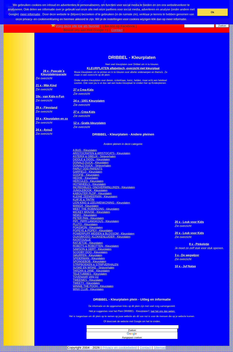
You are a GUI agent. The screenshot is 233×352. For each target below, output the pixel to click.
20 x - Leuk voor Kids (189, 221)
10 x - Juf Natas (185, 266)
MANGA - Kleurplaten (85, 205)
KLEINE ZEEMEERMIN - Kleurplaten (95, 196)
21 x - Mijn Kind (46, 85)
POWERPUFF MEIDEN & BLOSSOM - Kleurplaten (103, 233)
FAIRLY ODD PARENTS (87, 168)
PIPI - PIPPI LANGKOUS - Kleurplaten (96, 221)
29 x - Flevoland (46, 107)
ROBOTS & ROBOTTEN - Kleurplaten (96, 245)
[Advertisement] (18, 90)
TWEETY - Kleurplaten (86, 283)
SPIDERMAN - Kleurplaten (89, 258)
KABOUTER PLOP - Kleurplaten (92, 193)
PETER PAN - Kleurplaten (88, 218)
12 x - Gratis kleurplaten (89, 123)
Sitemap (160, 347)
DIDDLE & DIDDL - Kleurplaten (91, 159)
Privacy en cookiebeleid (119, 347)
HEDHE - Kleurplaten (85, 177)
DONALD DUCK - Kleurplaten (90, 162)
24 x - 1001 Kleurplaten (89, 100)
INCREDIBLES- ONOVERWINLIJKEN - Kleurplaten (104, 187)
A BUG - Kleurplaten (85, 150)
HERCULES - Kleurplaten (88, 181)
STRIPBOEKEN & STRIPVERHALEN (95, 264)
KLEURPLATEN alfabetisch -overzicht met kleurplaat (123, 68)
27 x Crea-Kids (83, 89)
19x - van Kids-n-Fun (50, 96)
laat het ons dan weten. (163, 311)
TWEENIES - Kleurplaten (88, 279)
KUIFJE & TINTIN (83, 199)
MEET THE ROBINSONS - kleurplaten (96, 208)
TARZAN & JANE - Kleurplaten (91, 270)
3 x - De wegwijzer (187, 255)
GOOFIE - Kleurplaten (86, 174)
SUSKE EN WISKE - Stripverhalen (93, 267)
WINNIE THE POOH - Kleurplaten (93, 286)
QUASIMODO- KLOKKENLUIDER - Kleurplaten (101, 236)
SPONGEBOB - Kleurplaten (89, 261)
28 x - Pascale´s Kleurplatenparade (53, 72)
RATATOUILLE (82, 239)
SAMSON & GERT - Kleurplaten (92, 249)
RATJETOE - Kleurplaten (88, 242)
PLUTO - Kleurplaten (85, 224)
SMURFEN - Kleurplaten (87, 255)
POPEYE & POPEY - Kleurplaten (92, 230)
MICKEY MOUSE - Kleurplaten (91, 211)
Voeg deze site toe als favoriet (77, 26)
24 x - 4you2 (44, 129)
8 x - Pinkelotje (199, 244)
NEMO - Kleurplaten (85, 215)
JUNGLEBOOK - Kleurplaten (90, 190)
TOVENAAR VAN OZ (86, 276)
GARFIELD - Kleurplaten (87, 171)
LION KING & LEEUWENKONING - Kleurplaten (101, 202)
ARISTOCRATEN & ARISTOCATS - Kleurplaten (101, 153)
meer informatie (30, 14)
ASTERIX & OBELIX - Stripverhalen (94, 156)
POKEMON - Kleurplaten (88, 227)
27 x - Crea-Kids (84, 111)
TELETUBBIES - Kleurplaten (90, 273)
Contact (117, 30)
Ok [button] (212, 12)
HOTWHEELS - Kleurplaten (89, 184)
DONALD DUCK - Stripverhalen (92, 165)
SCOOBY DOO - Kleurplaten (90, 252)
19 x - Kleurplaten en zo (52, 118)
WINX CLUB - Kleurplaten (88, 289)
